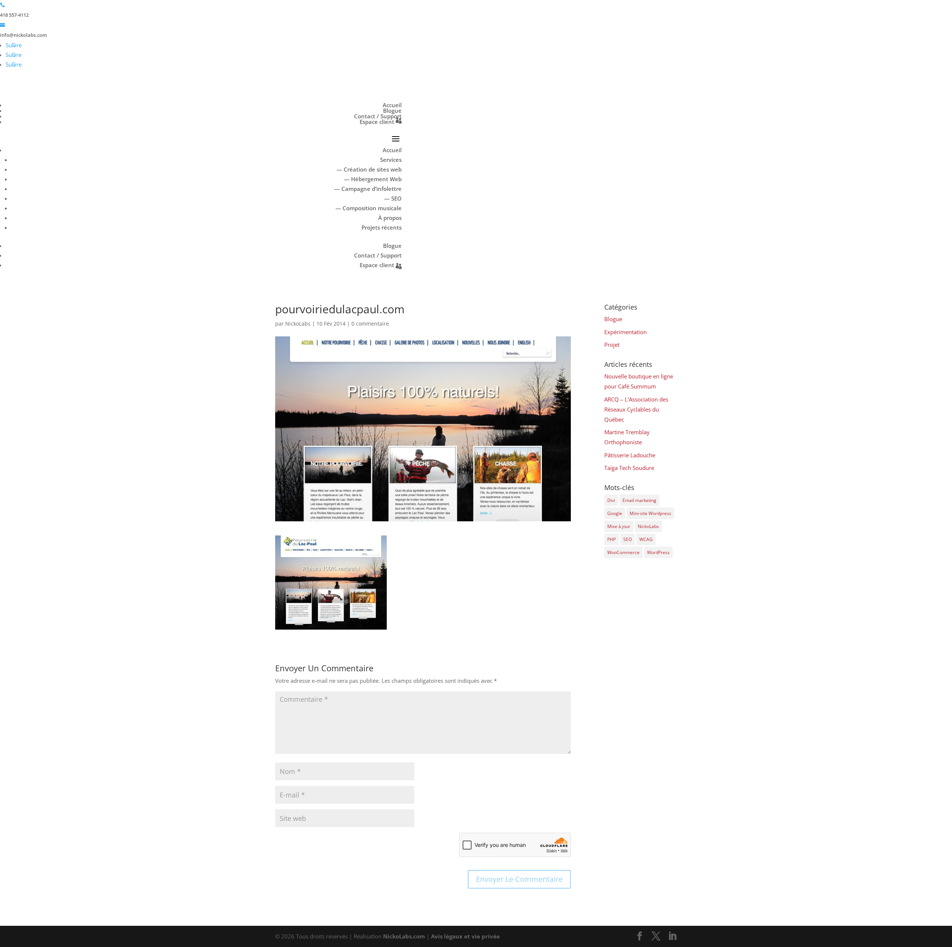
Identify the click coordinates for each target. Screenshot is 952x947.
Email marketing (639, 500)
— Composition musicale (368, 208)
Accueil (392, 105)
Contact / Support (378, 116)
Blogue (392, 110)
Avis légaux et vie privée (465, 936)
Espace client (377, 121)
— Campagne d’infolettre (368, 188)
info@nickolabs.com (23, 35)
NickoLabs (298, 323)
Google (614, 513)
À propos (390, 217)
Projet (612, 344)
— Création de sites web (369, 169)
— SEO (393, 198)
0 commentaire (370, 323)
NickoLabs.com (404, 936)
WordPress (658, 552)
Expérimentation (625, 332)
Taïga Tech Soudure (629, 467)
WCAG (646, 539)
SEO (627, 539)
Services (391, 159)
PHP (611, 539)
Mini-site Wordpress (650, 513)
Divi (611, 500)
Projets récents (381, 227)
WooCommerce (623, 552)
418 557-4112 (14, 15)
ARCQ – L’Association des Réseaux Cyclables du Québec (636, 409)
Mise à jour (618, 526)
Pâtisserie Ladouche (629, 455)
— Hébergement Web (373, 179)
